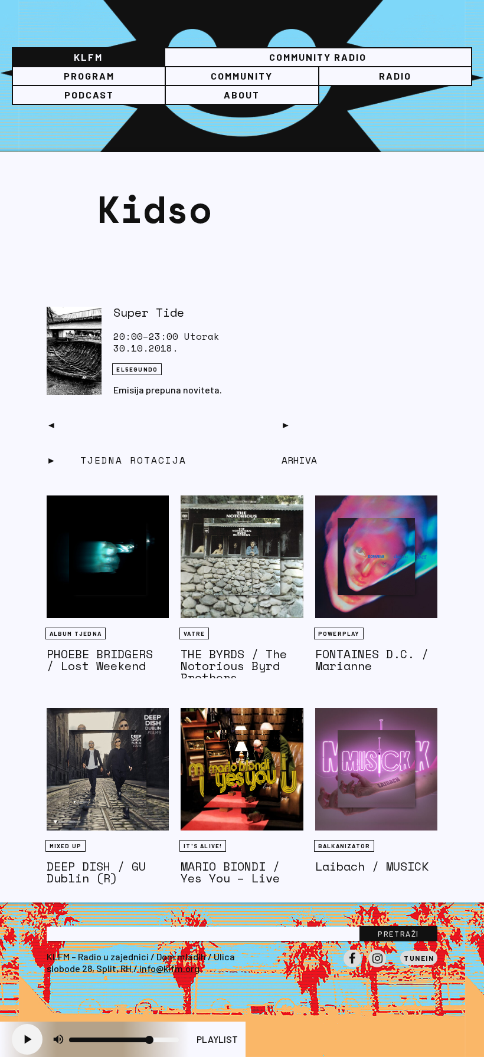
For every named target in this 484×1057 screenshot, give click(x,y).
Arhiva (299, 460)
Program (89, 75)
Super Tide (148, 312)
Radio (395, 75)
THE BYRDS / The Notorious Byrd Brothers (234, 665)
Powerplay (338, 633)
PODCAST (89, 94)
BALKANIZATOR (344, 845)
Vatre (194, 633)
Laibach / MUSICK (372, 866)
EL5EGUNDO (137, 369)
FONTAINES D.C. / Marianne (372, 659)
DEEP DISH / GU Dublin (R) (96, 872)
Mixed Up (66, 845)
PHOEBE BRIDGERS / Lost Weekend (100, 659)
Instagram (377, 966)
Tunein (419, 958)
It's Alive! (203, 845)
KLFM (88, 57)
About (242, 94)
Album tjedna (76, 633)
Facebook (352, 966)
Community (242, 75)
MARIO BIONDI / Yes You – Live (230, 872)
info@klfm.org (169, 968)
